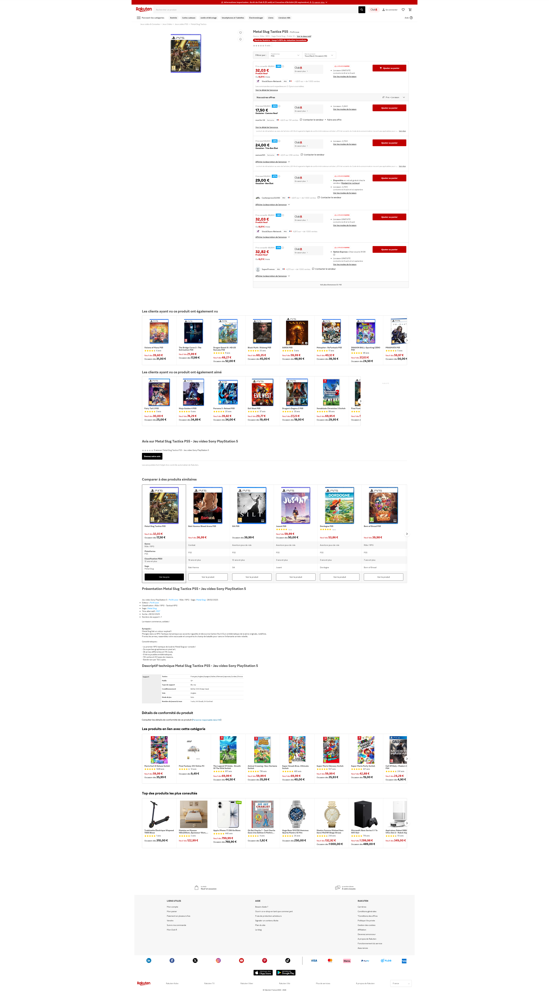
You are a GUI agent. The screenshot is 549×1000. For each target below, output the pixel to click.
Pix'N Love (173, 599)
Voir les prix (164, 577)
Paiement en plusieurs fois (178, 916)
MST (158, 611)
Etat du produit (310, 54)
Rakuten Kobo (172, 983)
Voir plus (402, 131)
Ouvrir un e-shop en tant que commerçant (274, 911)
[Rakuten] (144, 9)
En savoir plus (300, 71)
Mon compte (172, 907)
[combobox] (255, 9)
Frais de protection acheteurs (268, 916)
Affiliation (362, 930)
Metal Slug (200, 599)
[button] (320, 2)
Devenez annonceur (367, 934)
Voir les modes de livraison (344, 76)
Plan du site (260, 925)
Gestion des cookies (366, 925)
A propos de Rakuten (367, 939)
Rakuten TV (209, 983)
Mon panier (172, 911)
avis (267, 45)
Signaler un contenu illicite (266, 920)
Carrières (362, 907)
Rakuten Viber (246, 983)
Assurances (363, 948)
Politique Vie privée (366, 920)
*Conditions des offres (367, 916)
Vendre (170, 920)
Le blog (258, 930)
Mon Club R (172, 930)
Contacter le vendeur (313, 119)
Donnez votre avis (152, 456)
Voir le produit (208, 577)
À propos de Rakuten (365, 983)
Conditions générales (367, 911)
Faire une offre (334, 119)
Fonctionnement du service (370, 943)
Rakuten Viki (284, 983)
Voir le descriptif (304, 36)
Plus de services (323, 983)
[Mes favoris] (403, 10)
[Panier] (410, 10)
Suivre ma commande (176, 925)
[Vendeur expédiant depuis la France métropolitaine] (278, 120)
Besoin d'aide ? (261, 907)
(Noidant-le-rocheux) (350, 183)
